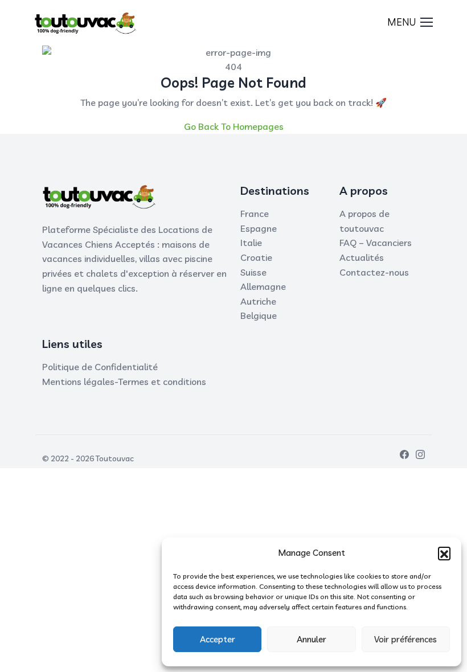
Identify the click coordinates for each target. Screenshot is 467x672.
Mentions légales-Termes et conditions (124, 381)
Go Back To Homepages (234, 126)
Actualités (361, 257)
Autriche (258, 301)
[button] (444, 553)
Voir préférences (405, 639)
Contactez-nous (374, 272)
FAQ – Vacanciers (375, 242)
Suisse (253, 272)
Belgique (258, 315)
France (254, 213)
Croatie (256, 257)
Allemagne (263, 286)
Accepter (217, 639)
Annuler (311, 639)
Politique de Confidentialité (100, 366)
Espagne (258, 228)
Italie (251, 242)
